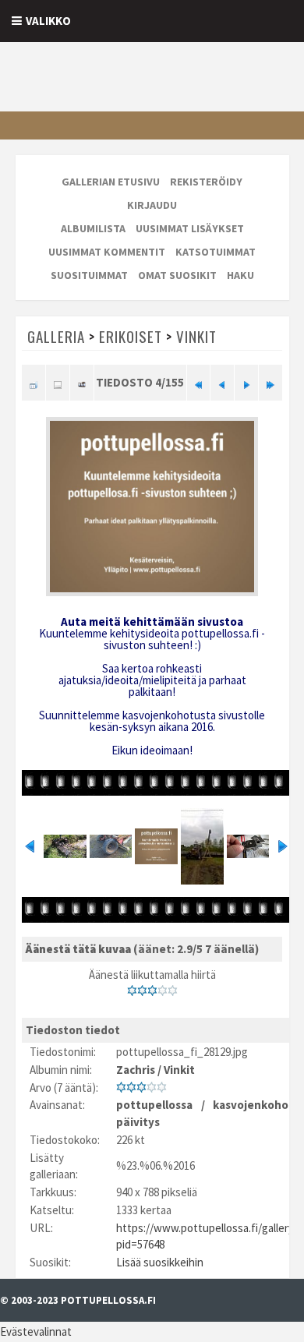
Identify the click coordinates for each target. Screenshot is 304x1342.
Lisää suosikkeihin (159, 1262)
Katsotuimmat (215, 252)
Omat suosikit (177, 275)
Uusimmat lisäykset (190, 228)
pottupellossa (154, 1104)
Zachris (135, 1069)
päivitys (138, 1121)
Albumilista (93, 228)
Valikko (48, 20)
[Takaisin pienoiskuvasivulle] (33, 383)
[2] (142, 990)
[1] (132, 990)
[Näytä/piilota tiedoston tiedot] (57, 383)
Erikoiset (130, 336)
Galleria (56, 336)
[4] (162, 990)
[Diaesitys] (82, 383)
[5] (173, 990)
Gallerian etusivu (111, 182)
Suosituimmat (89, 275)
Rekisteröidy (206, 182)
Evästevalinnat (36, 1331)
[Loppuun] (270, 383)
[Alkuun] (198, 383)
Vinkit (196, 336)
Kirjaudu (152, 205)
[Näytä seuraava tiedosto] (246, 383)
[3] (152, 990)
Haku (240, 275)
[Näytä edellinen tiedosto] (222, 383)
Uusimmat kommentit (106, 252)
